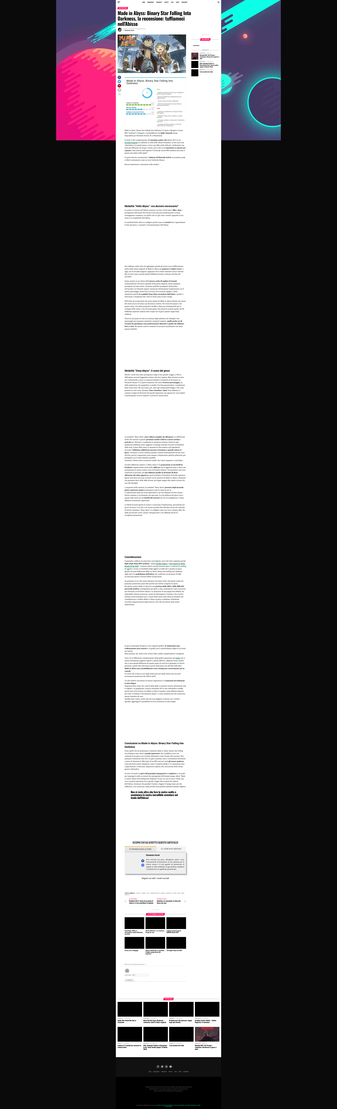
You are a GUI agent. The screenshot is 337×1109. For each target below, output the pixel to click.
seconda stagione (131, 142)
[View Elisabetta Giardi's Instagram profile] (142, 865)
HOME (143, 2)
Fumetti (166, 2)
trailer (177, 658)
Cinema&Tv (159, 2)
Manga (163, 893)
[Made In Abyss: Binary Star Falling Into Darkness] (131, 93)
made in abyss (155, 893)
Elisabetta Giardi (129, 30)
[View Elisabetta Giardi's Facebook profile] (142, 860)
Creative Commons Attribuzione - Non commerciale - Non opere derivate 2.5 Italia (178, 1105)
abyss (138, 893)
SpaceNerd (184, 2)
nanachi (169, 893)
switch (127, 894)
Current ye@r (128, 975)
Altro (177, 2)
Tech (172, 2)
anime (144, 893)
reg (179, 893)
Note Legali (168, 1106)
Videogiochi (150, 2)
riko (183, 893)
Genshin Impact (161, 563)
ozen (175, 893)
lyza (148, 893)
